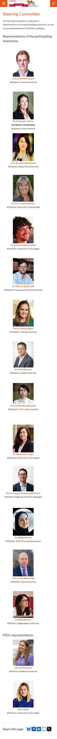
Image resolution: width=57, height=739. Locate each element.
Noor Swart (23, 709)
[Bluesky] (28, 730)
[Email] (44, 730)
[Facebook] (34, 730)
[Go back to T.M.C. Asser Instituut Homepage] (19, 3)
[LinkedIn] (39, 730)
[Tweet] (49, 730)
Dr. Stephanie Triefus (23, 121)
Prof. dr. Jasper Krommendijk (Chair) (23, 493)
